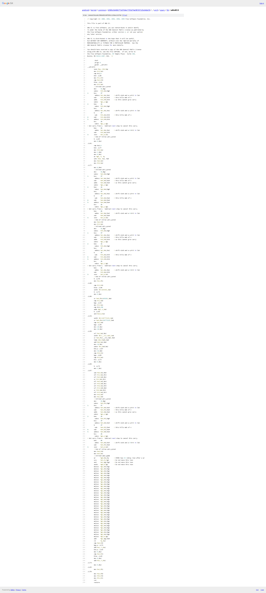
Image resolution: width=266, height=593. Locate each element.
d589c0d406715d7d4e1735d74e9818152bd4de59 (129, 10)
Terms (24, 590)
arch (156, 10)
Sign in (262, 3)
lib (168, 10)
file (124, 15)
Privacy (18, 590)
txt (257, 590)
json (262, 590)
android (85, 10)
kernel (93, 10)
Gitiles (12, 590)
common (102, 10)
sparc (162, 10)
